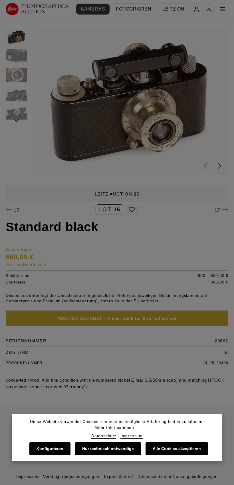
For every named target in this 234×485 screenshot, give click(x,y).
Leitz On (173, 9)
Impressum (27, 476)
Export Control (118, 476)
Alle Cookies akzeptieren (177, 448)
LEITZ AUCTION (117, 194)
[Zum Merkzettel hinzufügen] (132, 209)
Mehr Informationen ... (117, 427)
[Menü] (222, 9)
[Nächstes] (219, 166)
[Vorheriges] (206, 166)
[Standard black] (130, 102)
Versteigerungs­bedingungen (71, 476)
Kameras (93, 9)
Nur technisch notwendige (108, 448)
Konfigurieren (50, 448)
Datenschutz (103, 435)
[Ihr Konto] (196, 9)
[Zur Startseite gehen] (37, 9)
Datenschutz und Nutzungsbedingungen (178, 476)
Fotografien (134, 9)
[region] (117, 102)
